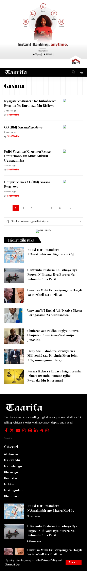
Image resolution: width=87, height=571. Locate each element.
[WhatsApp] (47, 430)
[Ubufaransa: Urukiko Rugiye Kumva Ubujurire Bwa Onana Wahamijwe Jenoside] (14, 336)
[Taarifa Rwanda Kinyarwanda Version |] (16, 72)
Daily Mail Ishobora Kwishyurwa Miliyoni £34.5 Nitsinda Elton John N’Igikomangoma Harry (52, 355)
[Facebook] (6, 430)
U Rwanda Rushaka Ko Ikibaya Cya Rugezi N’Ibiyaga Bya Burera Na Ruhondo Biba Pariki (52, 274)
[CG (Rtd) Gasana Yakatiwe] (73, 133)
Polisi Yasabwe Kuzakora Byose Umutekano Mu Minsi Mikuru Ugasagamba (27, 156)
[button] (74, 562)
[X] (12, 430)
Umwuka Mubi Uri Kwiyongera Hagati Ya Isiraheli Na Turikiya (54, 292)
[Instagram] (24, 430)
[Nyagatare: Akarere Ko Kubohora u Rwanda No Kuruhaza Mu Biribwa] (73, 107)
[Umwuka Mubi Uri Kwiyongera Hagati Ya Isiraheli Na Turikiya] (14, 295)
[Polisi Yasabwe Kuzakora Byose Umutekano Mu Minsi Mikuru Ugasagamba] (73, 157)
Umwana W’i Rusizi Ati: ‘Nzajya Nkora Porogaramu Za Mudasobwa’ (54, 312)
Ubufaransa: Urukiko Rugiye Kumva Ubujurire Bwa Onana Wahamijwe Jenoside (53, 335)
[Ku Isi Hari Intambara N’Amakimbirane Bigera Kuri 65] (14, 255)
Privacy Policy (49, 560)
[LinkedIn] (36, 430)
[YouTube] (18, 430)
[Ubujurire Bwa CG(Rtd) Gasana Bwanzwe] (73, 188)
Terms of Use (12, 564)
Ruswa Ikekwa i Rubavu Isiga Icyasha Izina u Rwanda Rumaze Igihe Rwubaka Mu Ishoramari (54, 375)
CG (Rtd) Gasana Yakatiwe (23, 127)
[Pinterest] (30, 430)
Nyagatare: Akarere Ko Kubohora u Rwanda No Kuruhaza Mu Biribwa (30, 103)
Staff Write (13, 114)
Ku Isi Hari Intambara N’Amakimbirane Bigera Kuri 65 (50, 252)
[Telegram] (41, 430)
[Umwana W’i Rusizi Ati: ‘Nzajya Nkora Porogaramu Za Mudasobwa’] (14, 315)
